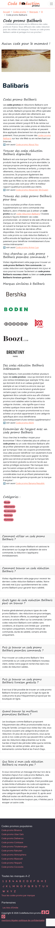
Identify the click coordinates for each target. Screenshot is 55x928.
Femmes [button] (8, 515)
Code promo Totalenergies (14, 846)
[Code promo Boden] (16, 309)
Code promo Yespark (12, 862)
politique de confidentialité (32, 920)
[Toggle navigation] (51, 3)
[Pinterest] (3, 917)
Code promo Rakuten (12, 850)
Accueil (6, 11)
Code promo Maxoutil (12, 858)
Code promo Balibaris (16, 14)
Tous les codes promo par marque (18, 895)
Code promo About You (27, 144)
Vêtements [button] (9, 506)
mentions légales (10, 920)
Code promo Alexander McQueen (32, 189)
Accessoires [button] (10, 511)
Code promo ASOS (25, 422)
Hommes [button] (8, 519)
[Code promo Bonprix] (39, 323)
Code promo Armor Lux (27, 247)
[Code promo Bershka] (16, 294)
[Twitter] (47, 913)
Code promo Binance (12, 830)
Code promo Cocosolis (12, 866)
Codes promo (19, 11)
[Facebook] (43, 913)
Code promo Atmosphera (14, 854)
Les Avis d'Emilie (10, 907)
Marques (33, 11)
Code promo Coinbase (12, 842)
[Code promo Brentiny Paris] (16, 353)
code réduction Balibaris (28, 213)
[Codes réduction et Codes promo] (24, 3)
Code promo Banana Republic (30, 483)
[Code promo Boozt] (16, 338)
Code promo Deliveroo (13, 838)
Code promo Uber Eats (13, 834)
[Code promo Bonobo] (16, 323)
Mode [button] (7, 502)
